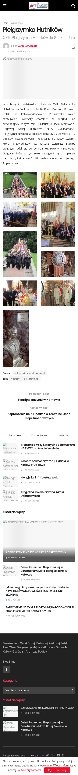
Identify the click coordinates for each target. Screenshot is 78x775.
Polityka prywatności (14, 755)
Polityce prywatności (29, 770)
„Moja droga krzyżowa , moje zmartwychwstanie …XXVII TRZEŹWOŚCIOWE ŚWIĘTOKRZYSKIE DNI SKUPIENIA (38, 591)
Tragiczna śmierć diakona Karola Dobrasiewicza (42, 494)
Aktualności (17, 22)
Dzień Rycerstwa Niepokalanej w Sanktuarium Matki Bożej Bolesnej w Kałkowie (44, 570)
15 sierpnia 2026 (31, 579)
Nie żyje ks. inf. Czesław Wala (39, 477)
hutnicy (15, 378)
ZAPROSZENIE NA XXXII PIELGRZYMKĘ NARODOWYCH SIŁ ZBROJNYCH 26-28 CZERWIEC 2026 (40, 609)
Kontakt (35, 755)
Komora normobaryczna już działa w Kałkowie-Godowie (45, 463)
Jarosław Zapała (27, 46)
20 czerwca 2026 (16, 616)
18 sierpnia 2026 (16, 557)
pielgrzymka (31, 378)
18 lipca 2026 (14, 599)
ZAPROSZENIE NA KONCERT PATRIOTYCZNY (36, 552)
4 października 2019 (19, 51)
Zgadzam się (57, 770)
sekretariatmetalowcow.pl (29, 373)
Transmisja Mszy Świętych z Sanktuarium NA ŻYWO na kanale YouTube (48, 446)
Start (5, 22)
